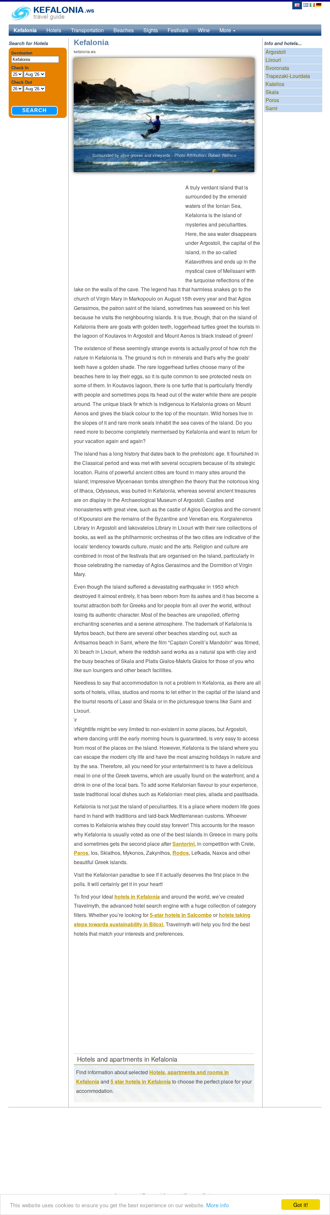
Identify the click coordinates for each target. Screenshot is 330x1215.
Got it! (300, 1205)
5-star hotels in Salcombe (181, 915)
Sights (150, 30)
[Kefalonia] (297, 4)
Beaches (123, 30)
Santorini (183, 843)
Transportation (87, 30)
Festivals (178, 30)
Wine (204, 30)
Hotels (53, 30)
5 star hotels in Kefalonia (141, 1081)
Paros (81, 852)
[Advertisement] (129, 230)
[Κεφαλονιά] (305, 4)
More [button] (225, 30)
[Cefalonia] (312, 4)
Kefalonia (25, 30)
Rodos (180, 852)
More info (217, 1205)
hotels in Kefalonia (137, 896)
